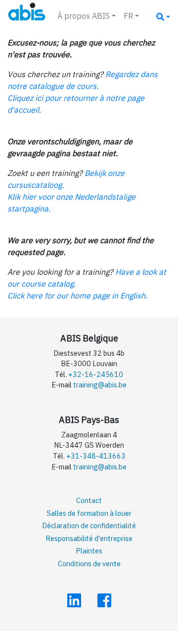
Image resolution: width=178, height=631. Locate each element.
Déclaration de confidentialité (89, 525)
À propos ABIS (83, 16)
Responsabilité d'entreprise (89, 538)
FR (128, 16)
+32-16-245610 (95, 374)
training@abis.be (100, 384)
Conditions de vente (89, 563)
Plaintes (89, 550)
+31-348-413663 (96, 456)
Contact (89, 500)
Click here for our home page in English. (77, 295)
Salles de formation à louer (89, 513)
